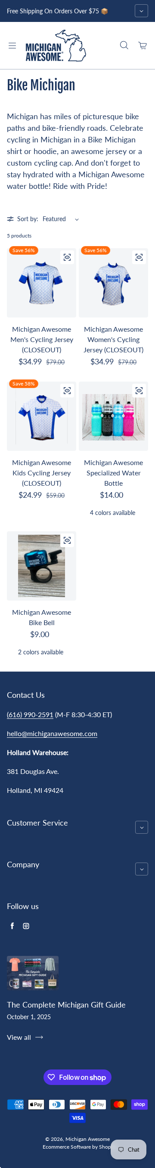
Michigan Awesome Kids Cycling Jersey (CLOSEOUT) (41, 472)
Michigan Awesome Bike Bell (41, 617)
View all (19, 1037)
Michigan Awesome (87, 1139)
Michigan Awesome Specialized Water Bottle (113, 472)
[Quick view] (67, 257)
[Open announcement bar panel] (141, 10)
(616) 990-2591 (30, 714)
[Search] (124, 45)
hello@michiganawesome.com (52, 733)
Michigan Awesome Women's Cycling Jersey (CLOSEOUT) (113, 339)
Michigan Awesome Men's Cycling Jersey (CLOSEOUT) (41, 339)
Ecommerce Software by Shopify (80, 1146)
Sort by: (27, 218)
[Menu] (12, 45)
